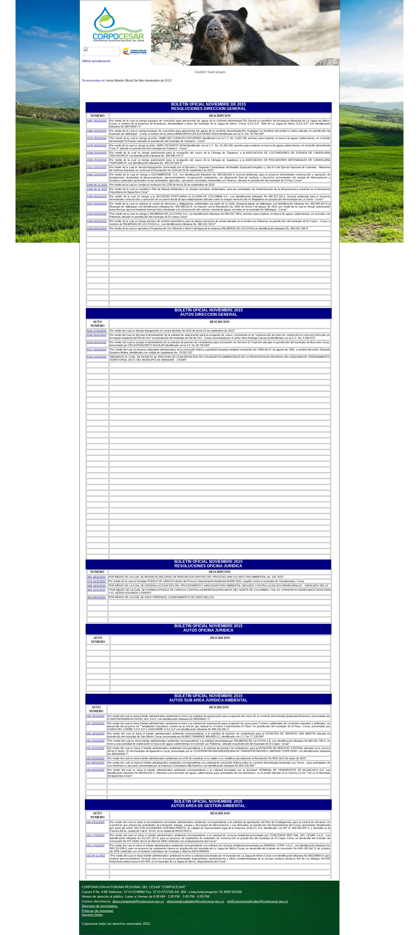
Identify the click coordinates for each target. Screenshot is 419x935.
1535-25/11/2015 (97, 160)
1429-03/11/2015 (97, 228)
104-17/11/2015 (95, 835)
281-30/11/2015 (97, 576)
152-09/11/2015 (95, 758)
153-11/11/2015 (95, 748)
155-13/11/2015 (95, 740)
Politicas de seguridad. (98, 911)
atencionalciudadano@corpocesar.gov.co (195, 901)
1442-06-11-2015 (97, 189)
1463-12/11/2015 (97, 174)
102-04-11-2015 (95, 855)
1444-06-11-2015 (97, 184)
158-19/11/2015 (95, 716)
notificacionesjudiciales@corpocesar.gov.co (257, 901)
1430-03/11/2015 (97, 221)
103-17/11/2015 (95, 845)
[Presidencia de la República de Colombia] (136, 55)
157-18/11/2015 (95, 723)
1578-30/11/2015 (97, 145)
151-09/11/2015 (95, 762)
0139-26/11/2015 (96, 342)
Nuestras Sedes (92, 915)
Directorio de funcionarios (99, 906)
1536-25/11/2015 (97, 152)
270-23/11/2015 (97, 581)
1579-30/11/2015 (97, 138)
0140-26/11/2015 (96, 335)
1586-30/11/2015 (97, 130)
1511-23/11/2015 (96, 167)
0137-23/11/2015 (96, 349)
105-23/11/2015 (95, 822)
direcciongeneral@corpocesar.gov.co (138, 901)
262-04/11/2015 (97, 597)
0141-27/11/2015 (96, 330)
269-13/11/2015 (97, 585)
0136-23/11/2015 (96, 356)
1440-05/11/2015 (97, 196)
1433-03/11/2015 (97, 213)
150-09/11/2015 (95, 769)
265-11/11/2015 (96, 589)
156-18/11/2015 (95, 733)
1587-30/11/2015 (97, 120)
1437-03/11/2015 (97, 203)
